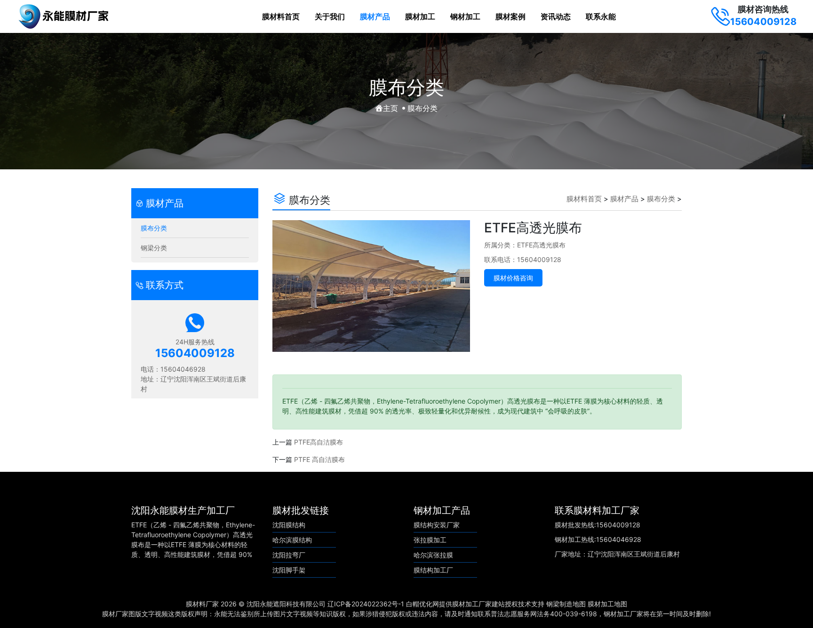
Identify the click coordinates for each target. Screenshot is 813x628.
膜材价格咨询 (513, 278)
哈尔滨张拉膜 (433, 555)
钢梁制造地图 (566, 604)
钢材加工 (465, 16)
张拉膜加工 (430, 540)
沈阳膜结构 (288, 525)
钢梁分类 (154, 248)
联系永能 (601, 16)
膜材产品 (375, 16)
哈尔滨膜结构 (292, 540)
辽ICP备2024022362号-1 (365, 604)
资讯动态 (556, 16)
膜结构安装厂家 (437, 525)
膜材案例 (510, 16)
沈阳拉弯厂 (288, 555)
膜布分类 (154, 228)
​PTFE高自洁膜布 (318, 442)
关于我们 (330, 16)
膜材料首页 (281, 16)
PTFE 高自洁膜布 (319, 459)
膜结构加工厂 (433, 570)
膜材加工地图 (607, 604)
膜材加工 (420, 16)
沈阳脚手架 (288, 570)
